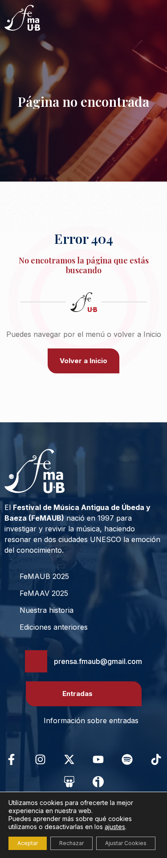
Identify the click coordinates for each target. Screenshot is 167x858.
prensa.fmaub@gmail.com (98, 661)
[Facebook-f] (11, 759)
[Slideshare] (69, 781)
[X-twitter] (69, 759)
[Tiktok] (156, 759)
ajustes (115, 826)
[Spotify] (127, 759)
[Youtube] (98, 759)
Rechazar (71, 843)
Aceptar (27, 843)
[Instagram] (40, 759)
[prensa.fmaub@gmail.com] (36, 661)
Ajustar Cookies (126, 843)
